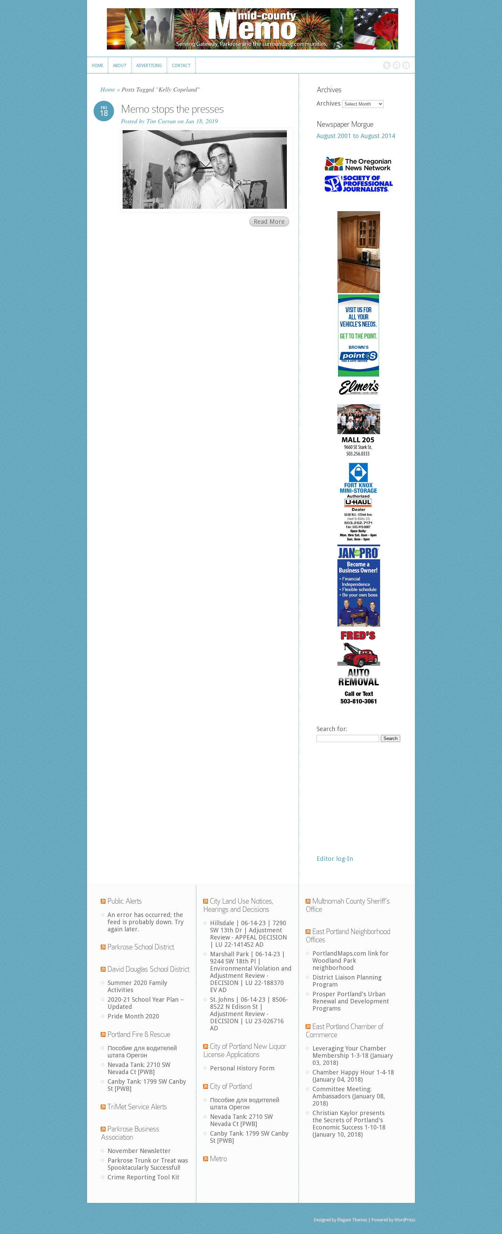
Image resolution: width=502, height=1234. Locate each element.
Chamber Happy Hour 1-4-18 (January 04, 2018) (353, 1076)
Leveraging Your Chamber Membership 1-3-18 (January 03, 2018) (352, 1055)
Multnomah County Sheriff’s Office (348, 905)
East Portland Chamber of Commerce (344, 1030)
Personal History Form (242, 1068)
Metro (218, 1158)
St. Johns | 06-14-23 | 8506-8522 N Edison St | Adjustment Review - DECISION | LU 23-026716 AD (249, 1014)
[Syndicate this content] (103, 901)
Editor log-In (335, 858)
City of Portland (231, 1086)
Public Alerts (124, 901)
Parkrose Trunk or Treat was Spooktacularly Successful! (148, 1164)
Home (107, 89)
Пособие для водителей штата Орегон (142, 1051)
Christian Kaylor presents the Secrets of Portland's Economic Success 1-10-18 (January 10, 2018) (349, 1123)
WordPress (404, 1219)
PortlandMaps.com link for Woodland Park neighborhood (350, 960)
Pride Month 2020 (133, 1016)
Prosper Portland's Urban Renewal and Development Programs (350, 1001)
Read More (269, 221)
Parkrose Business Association (130, 1133)
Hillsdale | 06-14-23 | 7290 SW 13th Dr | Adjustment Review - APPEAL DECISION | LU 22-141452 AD (248, 933)
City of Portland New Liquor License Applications (244, 1050)
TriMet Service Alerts (137, 1106)
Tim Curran (161, 121)
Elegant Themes (352, 1219)
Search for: (332, 728)
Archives (328, 103)
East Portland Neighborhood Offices (348, 935)
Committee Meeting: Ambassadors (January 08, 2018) (348, 1096)
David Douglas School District (148, 969)
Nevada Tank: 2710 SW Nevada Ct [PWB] (139, 1068)
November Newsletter (139, 1150)
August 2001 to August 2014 (356, 135)
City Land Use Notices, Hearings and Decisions (238, 905)
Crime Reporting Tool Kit (143, 1177)
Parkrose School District (140, 947)
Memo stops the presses (172, 109)
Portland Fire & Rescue (138, 1034)
